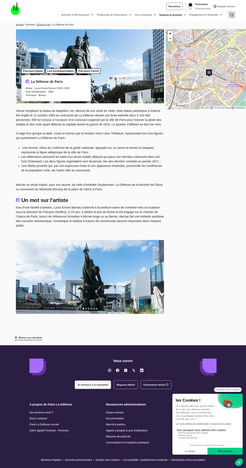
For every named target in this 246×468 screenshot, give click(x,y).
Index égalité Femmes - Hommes (49, 430)
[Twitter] (110, 370)
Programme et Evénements (112, 14)
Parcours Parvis (88, 71)
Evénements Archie (154, 384)
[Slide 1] (83, 308)
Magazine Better (126, 384)
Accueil (19, 24)
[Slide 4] (91, 308)
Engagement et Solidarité (203, 14)
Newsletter (175, 6)
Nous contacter (38, 418)
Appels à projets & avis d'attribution (127, 430)
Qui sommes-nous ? (41, 412)
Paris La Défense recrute (44, 424)
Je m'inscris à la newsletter (92, 384)
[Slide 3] (89, 308)
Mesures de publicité (118, 436)
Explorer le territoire (170, 14)
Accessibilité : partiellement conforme (145, 459)
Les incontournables (60, 71)
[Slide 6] (97, 308)
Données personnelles (78, 459)
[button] (209, 73)
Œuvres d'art (43, 24)
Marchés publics (115, 424)
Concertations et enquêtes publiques (127, 442)
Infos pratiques (143, 14)
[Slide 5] (94, 308)
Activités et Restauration (75, 14)
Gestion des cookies (108, 459)
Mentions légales (51, 459)
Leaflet (206, 108)
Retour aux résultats (30, 337)
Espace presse (115, 412)
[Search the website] (231, 14)
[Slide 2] (86, 308)
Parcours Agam (33, 71)
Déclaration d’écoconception (188, 459)
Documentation (115, 418)
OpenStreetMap (223, 108)
